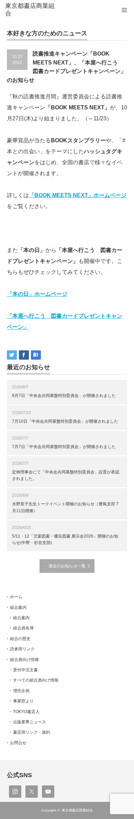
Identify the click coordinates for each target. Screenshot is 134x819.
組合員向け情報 (24, 659)
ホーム (16, 596)
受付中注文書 (25, 669)
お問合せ (18, 742)
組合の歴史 (20, 638)
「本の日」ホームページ (37, 294)
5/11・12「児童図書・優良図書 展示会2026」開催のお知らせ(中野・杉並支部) (65, 539)
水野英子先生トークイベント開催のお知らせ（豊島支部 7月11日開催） (65, 507)
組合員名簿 (23, 628)
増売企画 (21, 690)
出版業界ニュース (29, 722)
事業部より (23, 701)
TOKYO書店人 (26, 711)
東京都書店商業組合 (77, 810)
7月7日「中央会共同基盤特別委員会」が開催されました (64, 446)
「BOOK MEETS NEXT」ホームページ (77, 195)
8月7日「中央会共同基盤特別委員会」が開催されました (64, 395)
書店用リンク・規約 (31, 732)
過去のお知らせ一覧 (67, 566)
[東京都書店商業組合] (32, 9)
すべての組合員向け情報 (35, 680)
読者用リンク (22, 649)
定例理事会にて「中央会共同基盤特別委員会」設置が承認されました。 (65, 475)
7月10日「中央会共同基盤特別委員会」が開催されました (65, 421)
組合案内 (18, 607)
